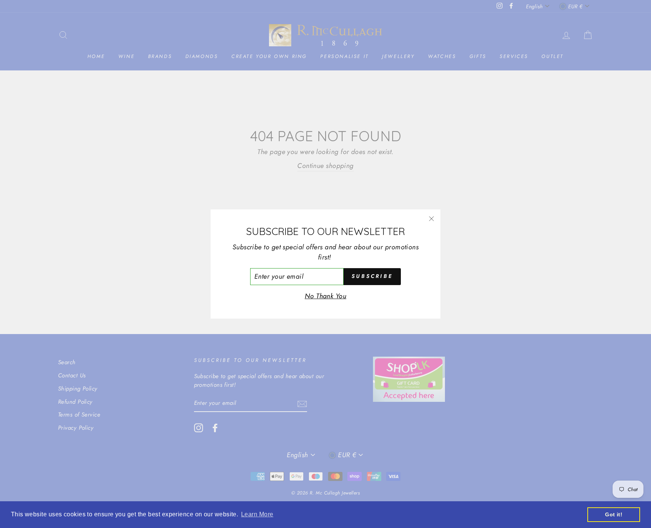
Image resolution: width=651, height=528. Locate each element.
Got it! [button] (613, 514)
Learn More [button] (257, 514)
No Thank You (325, 296)
